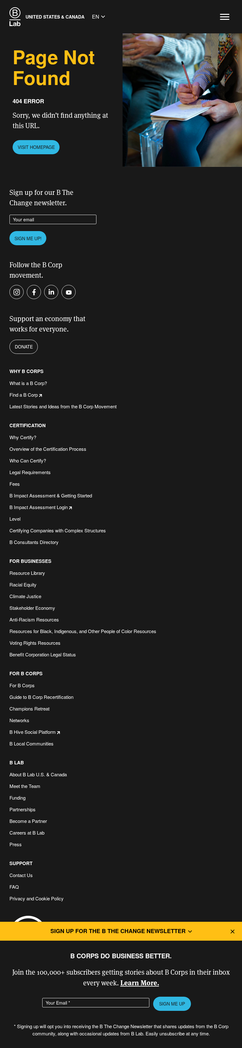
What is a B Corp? (28, 383)
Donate (24, 346)
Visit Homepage (36, 147)
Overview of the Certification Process (47, 448)
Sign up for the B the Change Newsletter (118, 931)
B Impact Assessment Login (38, 507)
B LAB (16, 762)
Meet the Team (24, 786)
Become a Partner (28, 821)
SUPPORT (20, 863)
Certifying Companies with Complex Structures (57, 530)
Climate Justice (25, 596)
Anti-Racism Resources (34, 619)
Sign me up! (28, 238)
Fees (14, 483)
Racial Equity (23, 584)
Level (14, 518)
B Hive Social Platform (32, 731)
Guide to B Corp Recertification (41, 697)
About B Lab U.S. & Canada (38, 774)
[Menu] (225, 17)
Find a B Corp (23, 394)
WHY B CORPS (26, 371)
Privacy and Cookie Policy (36, 898)
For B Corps (22, 685)
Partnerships (22, 809)
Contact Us (21, 875)
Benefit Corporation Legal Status (42, 654)
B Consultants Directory (34, 542)
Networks (19, 720)
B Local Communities (31, 743)
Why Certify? (22, 437)
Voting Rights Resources (34, 642)
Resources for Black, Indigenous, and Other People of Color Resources (82, 631)
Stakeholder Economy (32, 607)
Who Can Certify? (27, 460)
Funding (17, 797)
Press (15, 844)
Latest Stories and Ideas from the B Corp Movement (63, 406)
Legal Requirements (30, 472)
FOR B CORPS (26, 673)
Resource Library (27, 572)
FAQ (14, 886)
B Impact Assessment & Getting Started (50, 495)
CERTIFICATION (27, 425)
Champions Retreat (29, 708)
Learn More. (139, 982)
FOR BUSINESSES (30, 561)
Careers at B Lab (26, 832)
